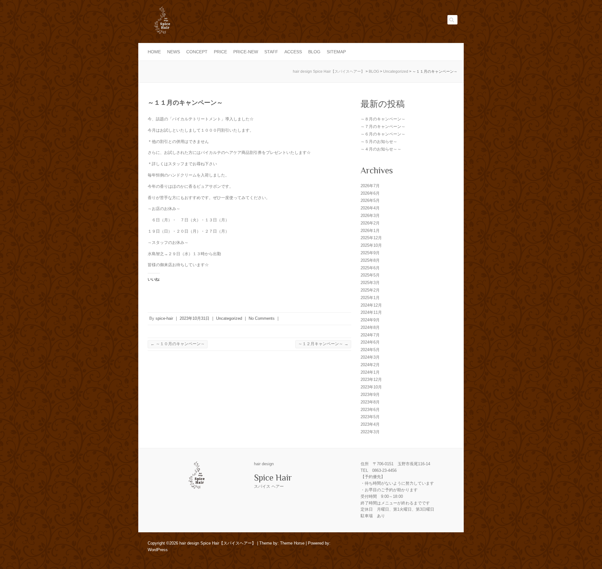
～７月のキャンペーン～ (383, 126)
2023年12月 (371, 379)
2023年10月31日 (194, 318)
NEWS (173, 51)
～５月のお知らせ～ (379, 141)
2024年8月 (370, 327)
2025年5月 (370, 275)
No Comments (262, 318)
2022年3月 (370, 431)
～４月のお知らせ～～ (381, 149)
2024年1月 (370, 372)
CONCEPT (197, 51)
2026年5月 (370, 200)
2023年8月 (370, 402)
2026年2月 (370, 223)
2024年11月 (371, 312)
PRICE (220, 51)
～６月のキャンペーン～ (383, 134)
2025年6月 (370, 268)
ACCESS (293, 51)
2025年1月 (370, 297)
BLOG (314, 51)
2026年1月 (370, 230)
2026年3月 (370, 215)
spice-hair (164, 318)
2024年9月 (370, 320)
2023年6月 (370, 409)
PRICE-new (245, 51)
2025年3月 (370, 282)
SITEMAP (336, 51)
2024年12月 (371, 305)
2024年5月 (370, 349)
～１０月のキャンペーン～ (177, 343)
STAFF (271, 51)
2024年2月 (370, 364)
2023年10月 (371, 387)
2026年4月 (370, 208)
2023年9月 (370, 394)
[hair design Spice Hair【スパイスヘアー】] (162, 22)
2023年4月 (370, 424)
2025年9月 (370, 252)
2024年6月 (370, 342)
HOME (154, 51)
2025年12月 (371, 237)
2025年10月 (371, 245)
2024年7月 (370, 335)
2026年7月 (370, 185)
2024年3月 (370, 357)
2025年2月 (370, 290)
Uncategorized (229, 318)
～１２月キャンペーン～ (323, 343)
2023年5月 (370, 416)
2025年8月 (370, 260)
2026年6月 (370, 193)
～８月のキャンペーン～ (383, 119)
